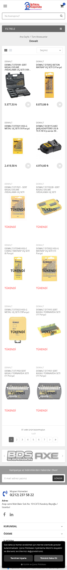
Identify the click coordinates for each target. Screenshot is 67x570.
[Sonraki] (49, 439)
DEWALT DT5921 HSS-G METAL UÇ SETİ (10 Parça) (17, 127)
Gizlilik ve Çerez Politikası (34, 564)
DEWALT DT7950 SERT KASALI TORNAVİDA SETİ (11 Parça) (17, 373)
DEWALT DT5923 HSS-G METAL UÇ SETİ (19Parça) (17, 311)
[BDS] (20, 456)
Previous (4, 455)
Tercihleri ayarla (18, 558)
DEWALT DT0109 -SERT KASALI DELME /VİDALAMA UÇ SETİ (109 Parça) (17, 67)
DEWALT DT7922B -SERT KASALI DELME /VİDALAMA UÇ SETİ (48, 189)
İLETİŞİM (9, 541)
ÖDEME (8, 533)
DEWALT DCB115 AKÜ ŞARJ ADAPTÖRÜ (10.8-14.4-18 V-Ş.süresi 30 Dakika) (47, 128)
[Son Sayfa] (55, 439)
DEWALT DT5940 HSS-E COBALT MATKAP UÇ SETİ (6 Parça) (17, 251)
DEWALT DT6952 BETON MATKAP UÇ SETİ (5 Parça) (49, 66)
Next (62, 455)
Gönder (58, 478)
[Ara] (62, 16)
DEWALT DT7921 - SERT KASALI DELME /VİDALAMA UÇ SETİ (16, 189)
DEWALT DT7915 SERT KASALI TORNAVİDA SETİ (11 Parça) (48, 312)
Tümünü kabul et (48, 558)
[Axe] (47, 456)
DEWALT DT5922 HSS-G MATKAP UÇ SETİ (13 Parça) (47, 251)
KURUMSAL (10, 526)
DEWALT (8, 61)
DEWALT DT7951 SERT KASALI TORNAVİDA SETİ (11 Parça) (48, 373)
